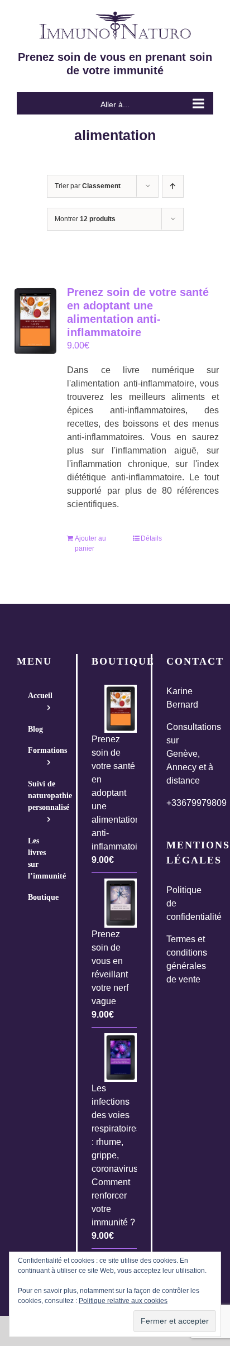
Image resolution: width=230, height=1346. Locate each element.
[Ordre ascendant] (173, 186)
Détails (151, 538)
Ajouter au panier (90, 543)
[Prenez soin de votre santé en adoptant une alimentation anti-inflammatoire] (35, 321)
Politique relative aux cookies (123, 1301)
